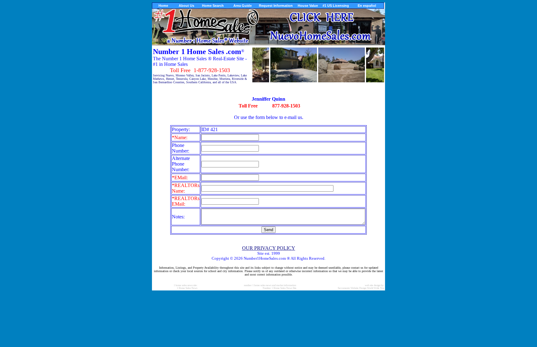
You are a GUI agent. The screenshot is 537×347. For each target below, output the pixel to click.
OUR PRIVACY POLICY (268, 248)
